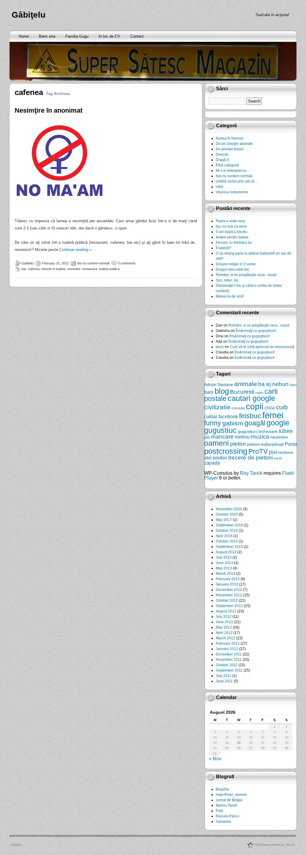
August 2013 (226, 552)
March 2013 (225, 573)
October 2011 (227, 665)
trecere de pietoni (250, 457)
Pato (219, 811)
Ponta (291, 444)
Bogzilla (222, 789)
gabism (232, 423)
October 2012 (227, 600)
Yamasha (223, 821)
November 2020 (229, 509)
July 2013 (224, 557)
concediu (238, 408)
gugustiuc (220, 430)
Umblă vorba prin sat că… (237, 181)
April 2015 (224, 536)
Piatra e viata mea (230, 221)
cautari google (251, 398)
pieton (238, 444)
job (207, 437)
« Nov (215, 758)
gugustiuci (247, 431)
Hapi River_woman (231, 795)
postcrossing (225, 451)
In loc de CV (109, 36)
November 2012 (229, 595)
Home (24, 36)
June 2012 (224, 622)
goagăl (254, 423)
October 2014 (227, 541)
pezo (220, 347)
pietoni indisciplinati (265, 444)
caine (259, 392)
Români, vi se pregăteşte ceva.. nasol (246, 275)
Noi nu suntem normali (93, 263)
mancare (222, 436)
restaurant (89, 269)
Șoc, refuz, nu (227, 280)
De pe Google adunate (234, 144)
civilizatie (217, 407)
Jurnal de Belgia (229, 800)
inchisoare (268, 431)
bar (24, 269)
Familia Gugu (76, 36)
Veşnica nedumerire (232, 192)
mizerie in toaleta (53, 269)
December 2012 (229, 590)
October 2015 (227, 530)
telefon (220, 457)
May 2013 (224, 568)
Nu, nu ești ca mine (231, 226)
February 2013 (228, 579)
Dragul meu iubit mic (232, 269)
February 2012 (228, 643)
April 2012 (224, 633)
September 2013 (229, 547)
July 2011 (223, 676)
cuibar (210, 416)
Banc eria (47, 36)
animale (245, 383)
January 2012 (227, 649)
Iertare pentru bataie (232, 237)
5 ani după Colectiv (231, 232)
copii (254, 406)
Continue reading (75, 249)
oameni (216, 443)
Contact (137, 36)
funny (212, 423)
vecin (278, 458)
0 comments (127, 263)
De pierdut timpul (230, 149)
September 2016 (229, 525)
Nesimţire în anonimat (48, 110)
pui (273, 452)
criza (269, 407)
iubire (286, 431)
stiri (208, 457)
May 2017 (224, 520)
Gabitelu (27, 263)
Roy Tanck (251, 473)
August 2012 (226, 611)
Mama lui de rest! (230, 296)
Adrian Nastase (218, 384)
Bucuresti (242, 392)
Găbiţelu (28, 14)
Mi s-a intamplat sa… (233, 170)
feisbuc (250, 416)
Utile (219, 187)
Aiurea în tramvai (229, 138)
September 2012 (229, 606)
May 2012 (224, 627)
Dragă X (222, 160)
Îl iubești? (223, 248)
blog (222, 391)
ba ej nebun (273, 384)
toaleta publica (109, 269)
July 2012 (224, 617)
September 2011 (229, 670)
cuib (282, 407)
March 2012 (225, 638)
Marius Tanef (226, 805)
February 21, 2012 (55, 263)
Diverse (222, 154)
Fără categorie (227, 165)
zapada (212, 462)
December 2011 (229, 654)
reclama (285, 452)
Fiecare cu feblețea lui (234, 242)
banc (293, 385)
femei (272, 415)
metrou (242, 436)
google (278, 423)
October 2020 (227, 514)
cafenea (33, 269)
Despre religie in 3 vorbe (236, 264)
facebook (228, 416)
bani (208, 392)
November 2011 (229, 660)
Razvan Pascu (227, 816)
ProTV (258, 451)
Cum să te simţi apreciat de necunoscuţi (262, 347)
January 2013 (227, 584)
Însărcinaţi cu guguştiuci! (256, 331)
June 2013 (224, 563)
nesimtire (73, 269)
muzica (260, 436)
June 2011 (224, 681)
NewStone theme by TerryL (275, 845)
